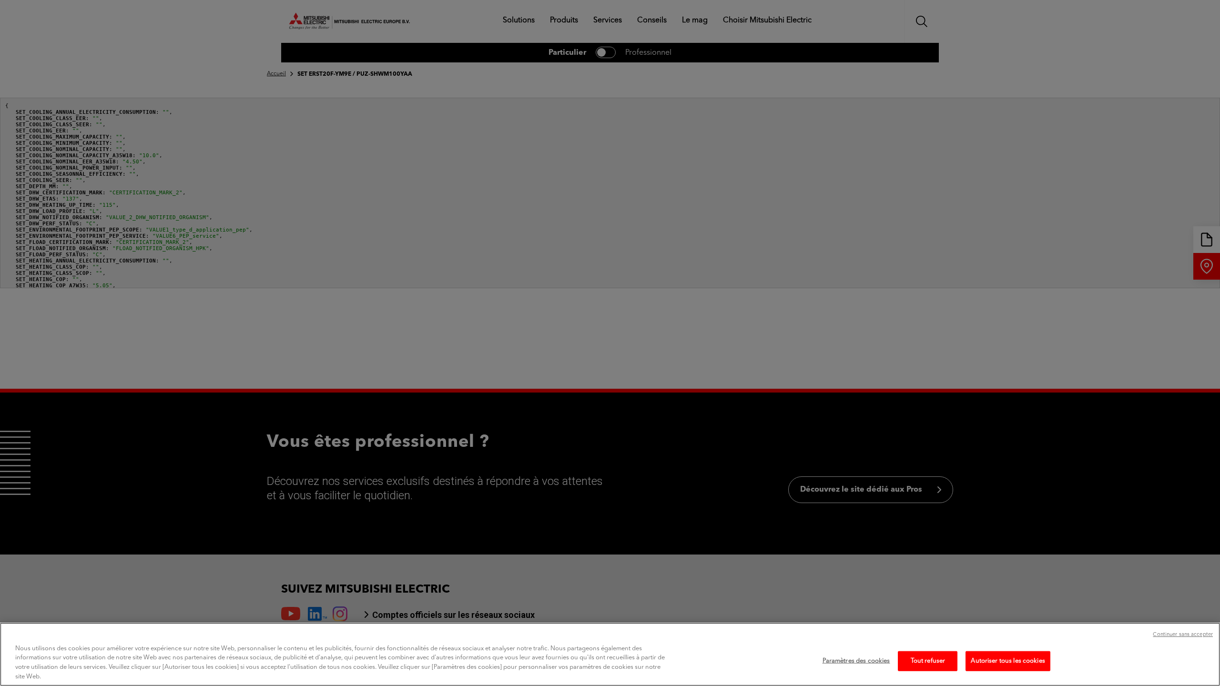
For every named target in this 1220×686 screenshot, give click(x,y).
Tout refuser (928, 661)
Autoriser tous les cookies (1008, 661)
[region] (610, 654)
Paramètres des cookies (856, 661)
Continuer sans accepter (1183, 634)
